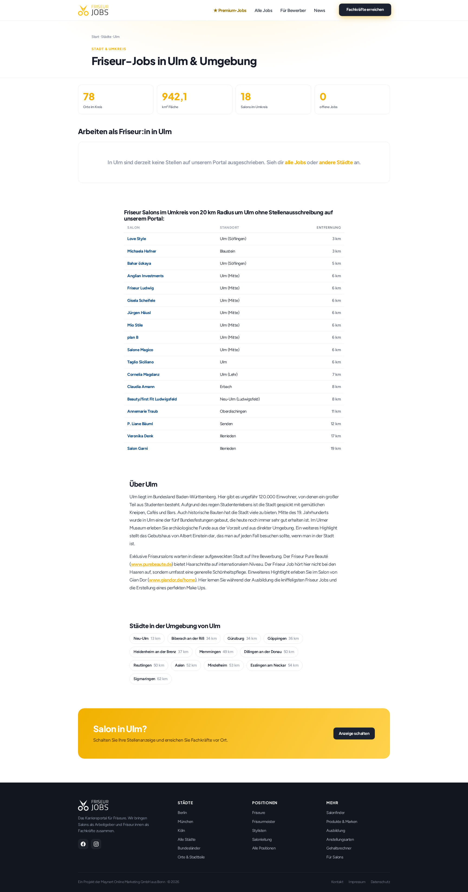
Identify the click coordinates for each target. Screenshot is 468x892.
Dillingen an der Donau (269, 651)
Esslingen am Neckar (275, 665)
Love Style (136, 238)
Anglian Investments (145, 275)
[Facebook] (83, 844)
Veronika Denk (140, 436)
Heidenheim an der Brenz (161, 651)
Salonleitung (262, 839)
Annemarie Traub (142, 411)
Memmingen (216, 651)
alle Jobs (295, 162)
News (319, 10)
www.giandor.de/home (172, 580)
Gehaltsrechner (338, 848)
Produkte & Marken (341, 821)
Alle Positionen (264, 848)
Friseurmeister (263, 821)
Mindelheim (224, 665)
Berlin (182, 812)
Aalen (186, 665)
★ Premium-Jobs (229, 10)
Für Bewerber (293, 10)
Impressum (357, 882)
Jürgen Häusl (139, 312)
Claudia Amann (141, 386)
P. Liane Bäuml (140, 423)
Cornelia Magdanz (143, 374)
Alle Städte (187, 839)
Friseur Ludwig (140, 288)
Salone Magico (140, 349)
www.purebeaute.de (151, 564)
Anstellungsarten (340, 839)
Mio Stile (135, 325)
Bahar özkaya (139, 263)
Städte (106, 36)
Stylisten (259, 830)
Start (95, 36)
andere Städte (336, 162)
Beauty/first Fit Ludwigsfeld (152, 399)
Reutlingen (149, 665)
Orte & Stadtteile (191, 857)
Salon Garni (137, 448)
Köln (181, 830)
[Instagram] (96, 844)
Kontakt (337, 882)
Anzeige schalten (354, 733)
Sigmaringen (151, 678)
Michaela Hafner (141, 251)
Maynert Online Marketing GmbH (126, 882)
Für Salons (334, 857)
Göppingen (283, 638)
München (185, 821)
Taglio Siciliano (140, 362)
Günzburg (242, 638)
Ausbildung (335, 830)
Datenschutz (380, 882)
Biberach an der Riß (194, 638)
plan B (132, 337)
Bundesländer (189, 848)
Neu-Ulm (147, 638)
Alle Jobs (263, 10)
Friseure (258, 812)
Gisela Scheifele (141, 300)
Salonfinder (335, 812)
